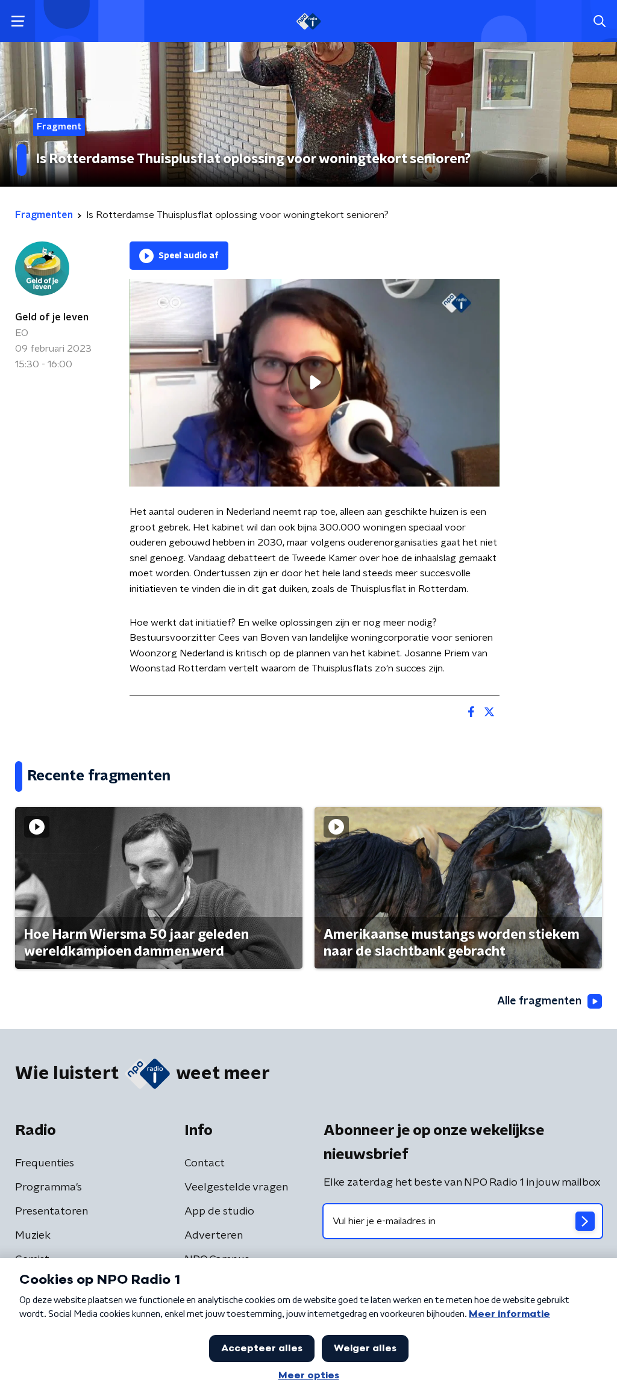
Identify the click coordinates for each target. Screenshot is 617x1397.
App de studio (219, 1211)
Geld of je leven (52, 317)
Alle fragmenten (539, 1001)
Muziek (33, 1235)
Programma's (48, 1187)
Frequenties (44, 1163)
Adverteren (213, 1235)
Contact (204, 1163)
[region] (315, 383)
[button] (18, 21)
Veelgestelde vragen (236, 1187)
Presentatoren (51, 1211)
